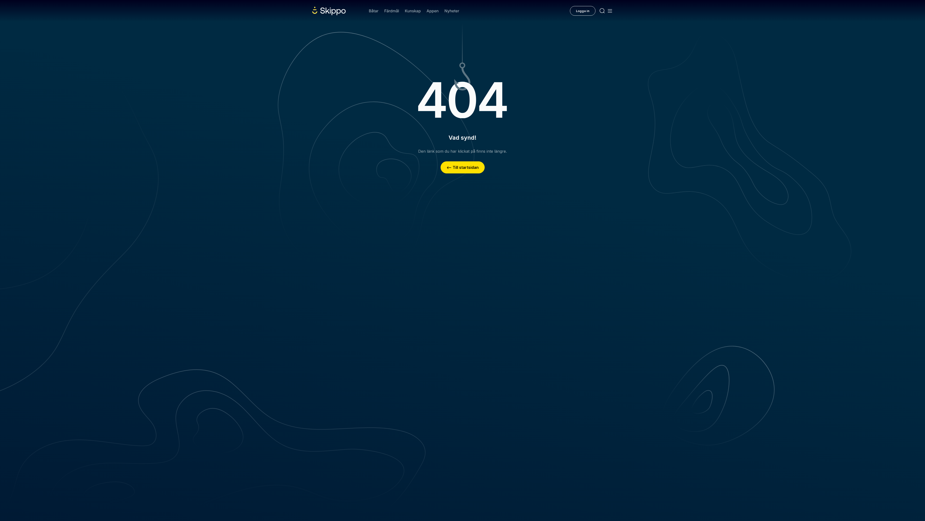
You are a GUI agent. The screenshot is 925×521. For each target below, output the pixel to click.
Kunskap (413, 10)
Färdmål (391, 10)
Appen (433, 10)
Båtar (373, 10)
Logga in (582, 11)
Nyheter (451, 10)
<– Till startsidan (463, 167)
